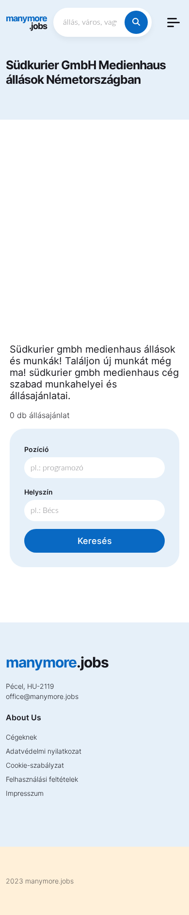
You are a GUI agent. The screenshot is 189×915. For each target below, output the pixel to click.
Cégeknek (21, 737)
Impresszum (25, 793)
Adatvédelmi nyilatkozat (43, 751)
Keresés (95, 541)
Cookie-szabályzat (35, 765)
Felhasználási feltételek (42, 779)
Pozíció (36, 449)
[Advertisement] (94, 237)
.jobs (26, 22)
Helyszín (38, 492)
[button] (173, 22)
